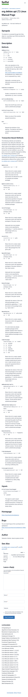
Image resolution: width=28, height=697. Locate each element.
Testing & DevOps (6, 681)
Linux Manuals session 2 (8, 652)
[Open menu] (25, 3)
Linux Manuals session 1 (8, 650)
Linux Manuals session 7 (15, 8)
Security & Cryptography (8, 675)
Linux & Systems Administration (10, 646)
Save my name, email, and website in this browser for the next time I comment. (14, 612)
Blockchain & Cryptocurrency (9, 632)
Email (6, 601)
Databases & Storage (7, 636)
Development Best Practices (9, 640)
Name (6, 595)
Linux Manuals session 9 (8, 665)
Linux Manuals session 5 (8, 658)
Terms (15, 692)
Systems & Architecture (7, 679)
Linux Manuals (5, 8)
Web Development (6, 683)
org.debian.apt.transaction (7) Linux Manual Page (18, 554)
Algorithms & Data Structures (9, 630)
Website (6, 608)
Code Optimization (6, 634)
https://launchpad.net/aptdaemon (10, 515)
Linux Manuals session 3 (8, 654)
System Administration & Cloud (10, 677)
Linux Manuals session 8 (8, 663)
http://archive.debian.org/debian (13, 72)
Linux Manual (5, 18)
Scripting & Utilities (6, 673)
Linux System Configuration (9, 667)
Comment (6, 573)
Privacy (19, 692)
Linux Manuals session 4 (8, 656)
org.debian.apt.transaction (9, 155)
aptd (20, 547)
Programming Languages (8, 671)
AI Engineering (5, 628)
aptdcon (4, 549)
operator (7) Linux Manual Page (5, 557)
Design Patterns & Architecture (9, 638)
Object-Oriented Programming (9, 669)
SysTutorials (10, 692)
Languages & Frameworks (8, 644)
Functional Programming (8, 642)
